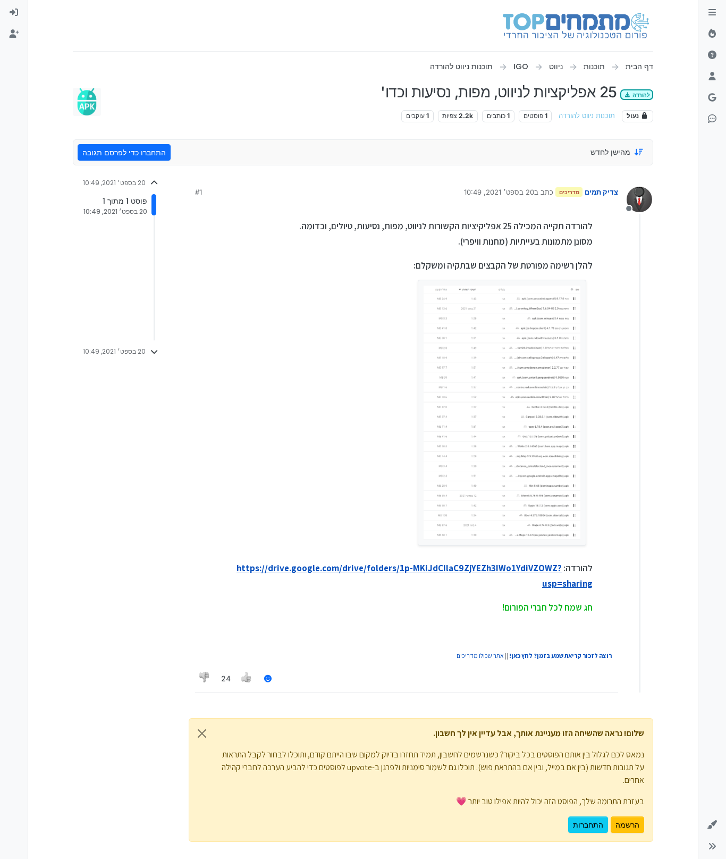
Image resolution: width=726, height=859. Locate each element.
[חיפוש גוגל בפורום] (712, 97)
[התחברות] (13, 12)
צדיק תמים (601, 192)
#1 (198, 192)
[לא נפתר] (712, 55)
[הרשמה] (13, 34)
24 (226, 678)
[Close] (202, 733)
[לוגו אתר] (576, 25)
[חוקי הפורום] (712, 12)
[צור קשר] (712, 119)
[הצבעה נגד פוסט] (204, 678)
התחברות (588, 824)
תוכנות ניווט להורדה (587, 116)
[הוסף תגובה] (267, 678)
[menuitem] (13, 12)
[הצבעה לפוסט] (247, 678)
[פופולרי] (712, 34)
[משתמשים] (712, 76)
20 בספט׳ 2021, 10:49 (499, 192)
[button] (712, 824)
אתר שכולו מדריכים (480, 656)
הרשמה (627, 824)
